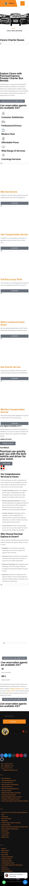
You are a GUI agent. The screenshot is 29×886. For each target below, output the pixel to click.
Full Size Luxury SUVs (11, 279)
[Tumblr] (25, 755)
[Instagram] (13, 755)
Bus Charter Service (11, 367)
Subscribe (13, 721)
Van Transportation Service (14, 234)
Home (13, 28)
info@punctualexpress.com (17, 688)
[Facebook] (2, 755)
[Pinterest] (21, 755)
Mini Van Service (9, 192)
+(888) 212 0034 (6, 439)
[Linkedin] (10, 755)
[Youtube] (17, 755)
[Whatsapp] (4, 882)
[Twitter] (6, 755)
